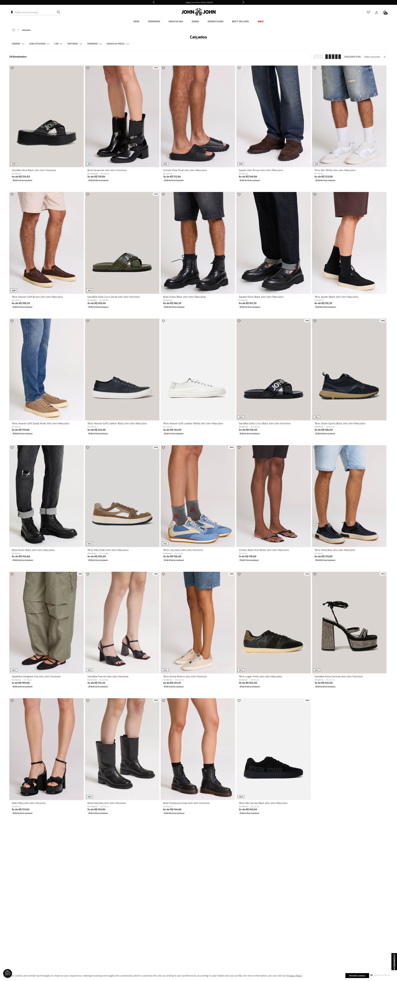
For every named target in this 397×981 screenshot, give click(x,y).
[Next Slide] (243, 2)
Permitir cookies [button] (357, 975)
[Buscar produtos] (58, 12)
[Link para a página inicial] (14, 30)
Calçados (26, 30)
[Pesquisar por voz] (12, 12)
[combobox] (36, 12)
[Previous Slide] (153, 2)
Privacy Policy (294, 975)
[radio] (317, 56)
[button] (380, 974)
